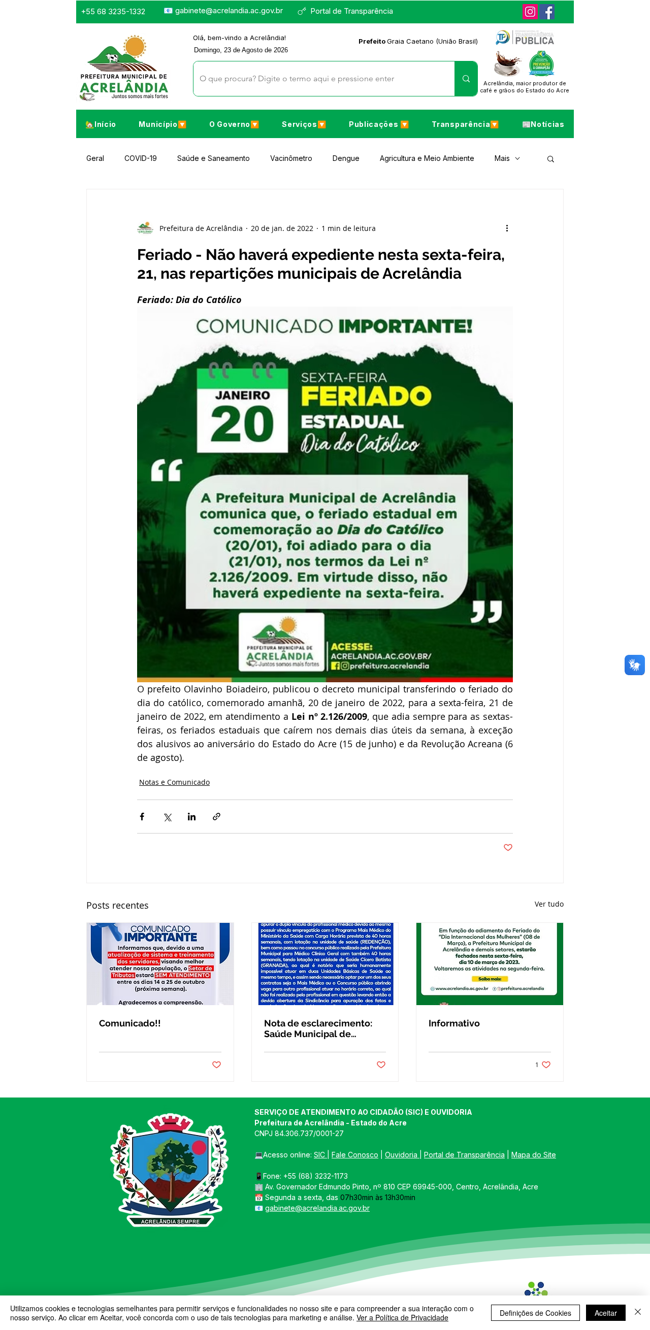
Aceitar (606, 1313)
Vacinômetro (291, 158)
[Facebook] (547, 11)
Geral (95, 158)
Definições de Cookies (535, 1313)
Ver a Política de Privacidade (402, 1317)
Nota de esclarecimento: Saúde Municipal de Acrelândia (318, 1028)
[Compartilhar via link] (216, 816)
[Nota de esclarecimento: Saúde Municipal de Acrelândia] (325, 964)
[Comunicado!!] (160, 964)
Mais (502, 158)
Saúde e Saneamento (213, 158)
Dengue (346, 158)
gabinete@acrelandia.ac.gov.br (229, 10)
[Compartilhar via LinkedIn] (192, 816)
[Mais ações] (507, 228)
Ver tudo (549, 904)
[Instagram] (530, 11)
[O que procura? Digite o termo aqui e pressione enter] (465, 78)
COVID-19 (140, 158)
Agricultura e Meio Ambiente (427, 158)
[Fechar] (638, 1313)
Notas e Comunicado (174, 782)
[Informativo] (489, 964)
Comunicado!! (130, 1023)
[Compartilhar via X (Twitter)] (167, 816)
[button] (162, 124)
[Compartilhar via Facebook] (142, 816)
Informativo (454, 1023)
